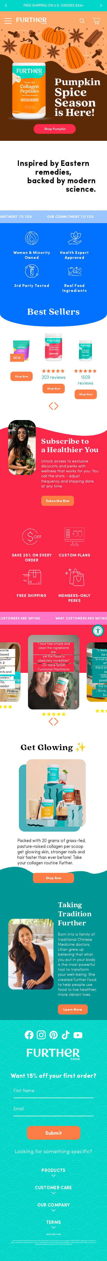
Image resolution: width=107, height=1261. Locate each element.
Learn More (72, 1009)
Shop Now (21, 376)
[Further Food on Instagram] (41, 1035)
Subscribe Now (57, 500)
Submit (53, 1132)
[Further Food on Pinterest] (53, 1035)
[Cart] (97, 20)
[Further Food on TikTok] (66, 1035)
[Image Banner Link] (53, 74)
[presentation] (50, 405)
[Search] (82, 21)
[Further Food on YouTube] (78, 1035)
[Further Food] (32, 21)
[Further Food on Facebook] (29, 1035)
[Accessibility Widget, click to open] (98, 630)
